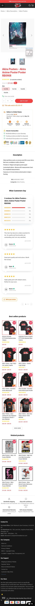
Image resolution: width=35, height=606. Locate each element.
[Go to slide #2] (22, 62)
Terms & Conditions (6, 546)
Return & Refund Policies (8, 567)
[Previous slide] (3, 35)
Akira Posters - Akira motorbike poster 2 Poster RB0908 (7, 484)
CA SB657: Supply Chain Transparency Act (13, 553)
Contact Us (4, 569)
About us (3, 543)
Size (3, 86)
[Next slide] (31, 35)
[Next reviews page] (31, 304)
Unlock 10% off (3, 598)
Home (2, 11)
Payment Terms (5, 564)
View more (17, 428)
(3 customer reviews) (16, 79)
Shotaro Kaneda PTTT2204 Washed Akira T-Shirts (9, 338)
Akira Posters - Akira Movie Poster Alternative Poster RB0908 (25, 484)
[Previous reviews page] (22, 304)
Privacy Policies (5, 548)
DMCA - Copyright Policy (8, 551)
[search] (30, 5)
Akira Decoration (12, 11)
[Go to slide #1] (13, 62)
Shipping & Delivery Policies (8, 561)
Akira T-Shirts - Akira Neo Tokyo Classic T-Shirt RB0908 (25, 415)
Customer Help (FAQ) (7, 572)
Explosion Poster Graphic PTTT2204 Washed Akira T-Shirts (26, 338)
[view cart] (32, 5)
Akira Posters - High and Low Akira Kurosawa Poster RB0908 (25, 457)
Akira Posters (23, 11)
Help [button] (32, 603)
